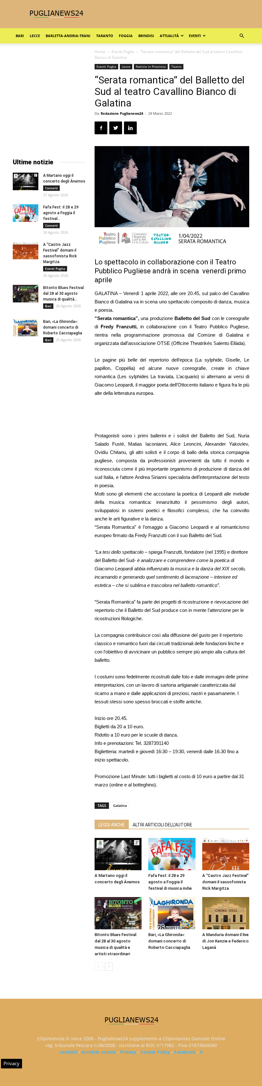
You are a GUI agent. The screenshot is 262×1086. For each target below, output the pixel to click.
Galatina (120, 805)
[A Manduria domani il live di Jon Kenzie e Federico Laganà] (225, 913)
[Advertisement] (172, 415)
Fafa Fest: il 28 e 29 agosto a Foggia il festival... (61, 213)
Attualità (169, 35)
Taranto (104, 35)
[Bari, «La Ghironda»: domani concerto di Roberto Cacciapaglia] (171, 913)
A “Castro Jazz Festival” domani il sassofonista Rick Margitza (225, 882)
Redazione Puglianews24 (122, 113)
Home (100, 51)
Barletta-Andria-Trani (68, 35)
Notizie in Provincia (151, 66)
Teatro (176, 66)
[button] (241, 36)
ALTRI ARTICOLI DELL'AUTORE (162, 824)
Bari (20, 35)
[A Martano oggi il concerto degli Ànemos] (118, 854)
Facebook (185, 1052)
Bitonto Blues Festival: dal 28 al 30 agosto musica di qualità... (64, 293)
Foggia (126, 35)
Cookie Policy (155, 1052)
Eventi (195, 35)
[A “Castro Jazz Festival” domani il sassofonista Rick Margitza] (225, 854)
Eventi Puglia (123, 51)
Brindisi (146, 35)
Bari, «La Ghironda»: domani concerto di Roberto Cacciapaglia (169, 941)
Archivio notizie (98, 1052)
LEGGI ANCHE (111, 824)
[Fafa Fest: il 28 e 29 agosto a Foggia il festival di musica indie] (171, 854)
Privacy (128, 1052)
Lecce (35, 35)
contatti (68, 1052)
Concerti (51, 188)
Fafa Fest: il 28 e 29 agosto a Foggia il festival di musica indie (170, 882)
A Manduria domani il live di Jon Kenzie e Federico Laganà (225, 941)
